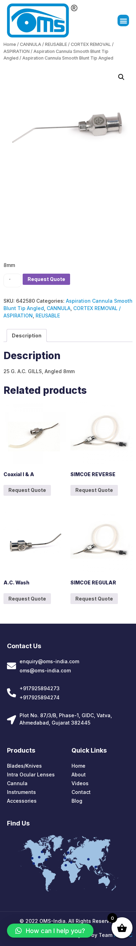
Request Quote (46, 279)
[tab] (27, 335)
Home (9, 44)
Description (26, 335)
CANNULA (30, 44)
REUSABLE (56, 44)
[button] (123, 20)
